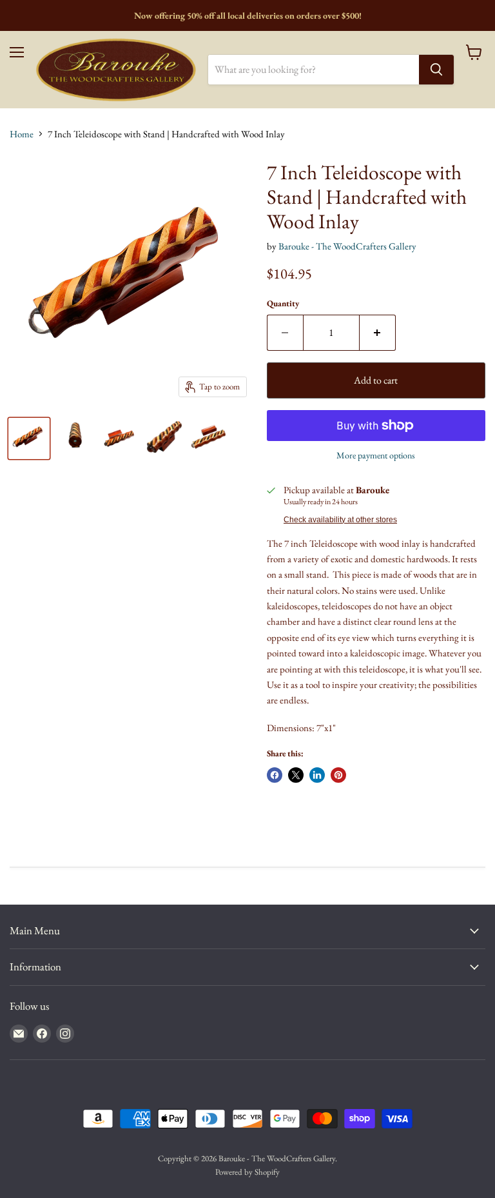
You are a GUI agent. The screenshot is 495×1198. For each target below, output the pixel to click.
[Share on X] (296, 775)
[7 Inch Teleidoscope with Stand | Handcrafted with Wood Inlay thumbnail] (29, 438)
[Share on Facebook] (274, 775)
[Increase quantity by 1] (378, 333)
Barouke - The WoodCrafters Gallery (347, 246)
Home (22, 133)
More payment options (375, 455)
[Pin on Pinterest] (338, 775)
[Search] (436, 69)
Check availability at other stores (340, 519)
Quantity (283, 303)
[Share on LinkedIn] (317, 775)
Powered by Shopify (247, 1171)
